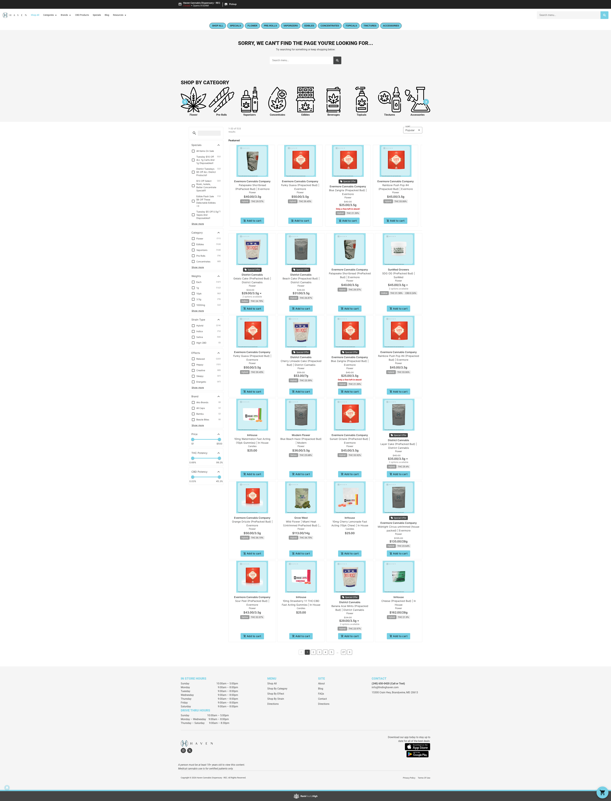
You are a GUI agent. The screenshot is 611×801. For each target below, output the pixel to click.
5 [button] (331, 652)
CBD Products (82, 15)
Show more (198, 223)
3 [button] (319, 652)
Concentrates (277, 114)
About (321, 683)
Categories (48, 15)
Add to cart (254, 220)
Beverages (333, 114)
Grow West (301, 517)
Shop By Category (277, 688)
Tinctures (389, 114)
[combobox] (568, 15)
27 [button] (343, 652)
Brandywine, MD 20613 (405, 692)
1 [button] (307, 652)
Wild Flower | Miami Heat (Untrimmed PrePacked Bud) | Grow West (301, 525)
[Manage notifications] (7, 787)
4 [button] (325, 652)
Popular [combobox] (410, 130)
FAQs (321, 693)
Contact (322, 698)
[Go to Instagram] (183, 750)
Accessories (418, 114)
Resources (118, 15)
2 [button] (313, 652)
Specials (97, 15)
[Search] (604, 15)
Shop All (35, 15)
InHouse (252, 435)
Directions (273, 703)
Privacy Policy (409, 778)
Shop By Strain (275, 698)
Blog (107, 15)
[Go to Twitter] (189, 750)
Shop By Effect (275, 693)
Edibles (305, 114)
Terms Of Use (424, 778)
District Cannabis (252, 274)
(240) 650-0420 (381, 683)
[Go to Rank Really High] (305, 796)
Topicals (361, 114)
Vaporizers (249, 114)
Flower (193, 114)
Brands (64, 15)
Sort (407, 127)
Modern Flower (301, 435)
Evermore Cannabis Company (252, 181)
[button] (208, 4)
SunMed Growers (398, 269)
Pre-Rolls (221, 114)
